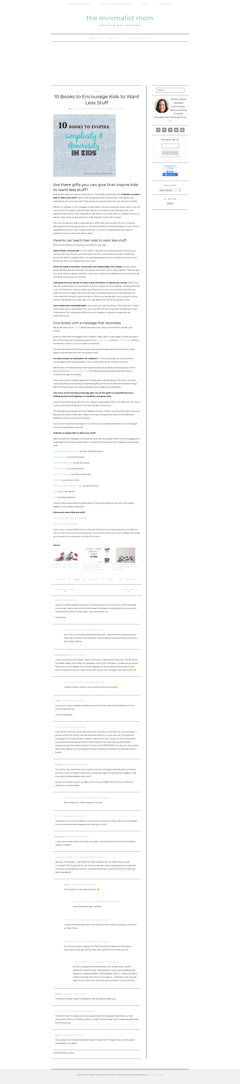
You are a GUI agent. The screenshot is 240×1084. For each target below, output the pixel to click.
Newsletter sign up (170, 140)
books (77, 327)
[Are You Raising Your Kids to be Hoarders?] (66, 555)
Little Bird (57, 480)
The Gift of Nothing (62, 474)
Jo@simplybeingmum (66, 857)
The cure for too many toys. (66, 524)
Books (114, 38)
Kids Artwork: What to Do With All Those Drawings (125, 566)
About (94, 38)
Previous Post (65, 589)
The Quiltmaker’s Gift (80, 371)
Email (112, 579)
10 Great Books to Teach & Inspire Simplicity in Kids (94, 566)
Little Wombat (125, 340)
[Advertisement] (120, 63)
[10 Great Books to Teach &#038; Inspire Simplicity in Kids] (96, 555)
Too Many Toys (60, 468)
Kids (145, 4)
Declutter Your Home (116, 4)
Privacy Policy (140, 38)
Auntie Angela (63, 1011)
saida (58, 727)
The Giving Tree (60, 457)
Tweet (94, 579)
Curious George (103, 340)
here (170, 121)
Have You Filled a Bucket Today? (67, 486)
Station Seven (155, 1075)
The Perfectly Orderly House (66, 451)
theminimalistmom (86, 109)
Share (61, 579)
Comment (131, 579)
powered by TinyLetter (170, 157)
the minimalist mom (120, 18)
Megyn (58, 816)
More (55, 491)
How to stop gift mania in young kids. (70, 518)
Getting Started (79, 4)
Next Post (128, 589)
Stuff (55, 497)
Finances (165, 4)
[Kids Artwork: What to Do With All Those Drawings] (125, 555)
